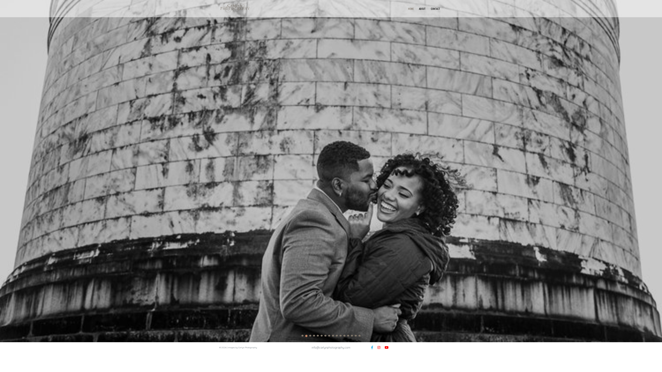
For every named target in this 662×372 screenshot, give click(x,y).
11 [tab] (341, 336)
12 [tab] (344, 336)
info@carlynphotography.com (331, 347)
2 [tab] (306, 336)
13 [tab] (348, 336)
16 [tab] (360, 336)
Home (411, 9)
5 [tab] (318, 336)
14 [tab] (352, 336)
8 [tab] (329, 336)
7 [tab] (325, 336)
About (422, 9)
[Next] (657, 171)
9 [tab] (333, 336)
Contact (435, 9)
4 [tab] (314, 336)
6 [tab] (322, 336)
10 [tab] (337, 336)
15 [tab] (356, 336)
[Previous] (5, 171)
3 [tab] (310, 336)
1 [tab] (303, 336)
